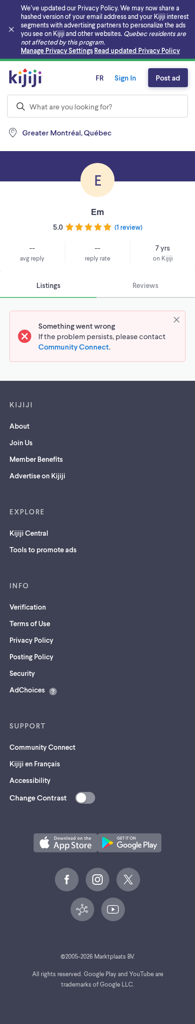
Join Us (21, 442)
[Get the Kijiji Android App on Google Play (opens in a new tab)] (129, 842)
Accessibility (30, 780)
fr (100, 77)
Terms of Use (29, 623)
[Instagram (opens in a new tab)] (97, 879)
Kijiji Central (28, 533)
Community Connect (73, 346)
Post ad (168, 77)
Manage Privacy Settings (57, 50)
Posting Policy (31, 656)
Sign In (125, 77)
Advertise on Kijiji (37, 475)
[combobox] (97, 106)
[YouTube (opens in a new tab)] (113, 909)
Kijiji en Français (34, 763)
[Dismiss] (176, 320)
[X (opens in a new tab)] (128, 879)
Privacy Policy (31, 640)
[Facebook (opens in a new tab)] (67, 879)
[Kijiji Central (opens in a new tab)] (82, 909)
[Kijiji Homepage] (26, 77)
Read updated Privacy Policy (137, 50)
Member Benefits (36, 459)
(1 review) (128, 227)
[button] (66, 842)
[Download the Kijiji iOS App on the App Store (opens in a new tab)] (66, 842)
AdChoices (27, 689)
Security (22, 673)
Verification (27, 606)
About (19, 426)
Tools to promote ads (43, 549)
